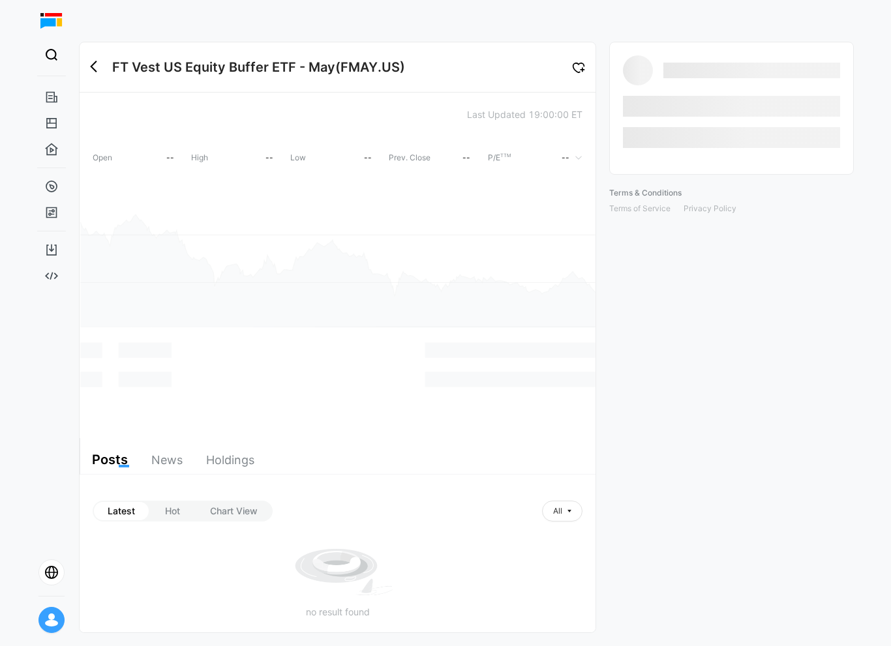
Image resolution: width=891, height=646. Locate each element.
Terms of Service (640, 208)
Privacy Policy (710, 208)
